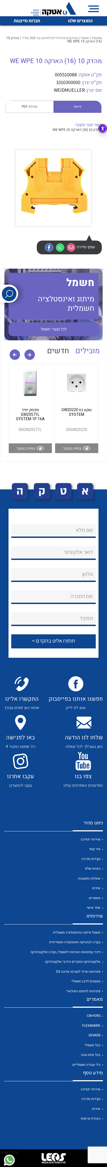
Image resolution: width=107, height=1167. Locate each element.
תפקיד (86, 618)
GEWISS (94, 1035)
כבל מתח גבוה (90, 1054)
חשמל (85, 38)
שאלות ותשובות (89, 878)
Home (97, 38)
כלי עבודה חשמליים (86, 1064)
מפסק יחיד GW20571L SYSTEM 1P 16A (30, 414)
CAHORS (93, 1015)
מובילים (87, 351)
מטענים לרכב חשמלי (85, 981)
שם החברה (82, 596)
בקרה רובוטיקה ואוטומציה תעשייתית (74, 942)
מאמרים (94, 898)
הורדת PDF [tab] (29, 106)
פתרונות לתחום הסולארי (83, 991)
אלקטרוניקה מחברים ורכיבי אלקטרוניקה (72, 961)
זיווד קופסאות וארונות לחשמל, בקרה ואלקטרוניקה (65, 952)
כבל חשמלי (92, 1045)
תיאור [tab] (77, 106)
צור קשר (94, 849)
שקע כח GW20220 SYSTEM (76, 412)
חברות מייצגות (27, 21)
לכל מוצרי (53, 329)
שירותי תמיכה (90, 839)
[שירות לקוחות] (9, 1160)
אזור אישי (93, 907)
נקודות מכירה (90, 858)
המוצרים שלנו (80, 21)
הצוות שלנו (92, 868)
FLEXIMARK (91, 1025)
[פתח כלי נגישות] (102, 128)
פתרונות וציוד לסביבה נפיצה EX (78, 971)
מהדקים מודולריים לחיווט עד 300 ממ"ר (50, 38)
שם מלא (84, 529)
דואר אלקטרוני (78, 552)
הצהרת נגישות (90, 1118)
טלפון (87, 574)
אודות (96, 888)
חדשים (58, 351)
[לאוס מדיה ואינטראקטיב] (53, 1158)
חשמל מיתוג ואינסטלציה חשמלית (76, 932)
